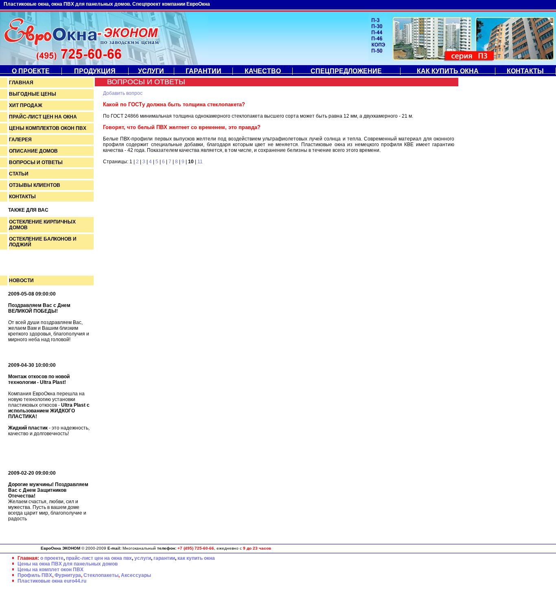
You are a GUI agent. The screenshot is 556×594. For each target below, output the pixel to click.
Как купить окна (448, 71)
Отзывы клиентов (34, 185)
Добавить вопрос (122, 93)
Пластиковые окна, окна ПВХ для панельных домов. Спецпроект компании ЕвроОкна (107, 4)
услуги (142, 558)
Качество (263, 71)
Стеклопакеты (100, 575)
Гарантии (203, 71)
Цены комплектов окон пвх (47, 128)
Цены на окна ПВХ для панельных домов (68, 564)
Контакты (525, 71)
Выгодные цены (32, 94)
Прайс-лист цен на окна (43, 117)
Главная (21, 82)
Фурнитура (68, 575)
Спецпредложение (346, 71)
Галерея (20, 139)
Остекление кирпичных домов (42, 224)
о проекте (51, 558)
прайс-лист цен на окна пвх (99, 558)
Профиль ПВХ (35, 575)
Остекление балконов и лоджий (43, 242)
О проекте (31, 71)
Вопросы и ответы (36, 162)
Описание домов (33, 151)
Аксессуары (136, 575)
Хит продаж (25, 105)
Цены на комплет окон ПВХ (50, 569)
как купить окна (196, 558)
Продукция (95, 71)
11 (200, 161)
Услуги (151, 71)
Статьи (18, 174)
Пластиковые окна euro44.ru (52, 581)
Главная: (28, 558)
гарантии (164, 558)
